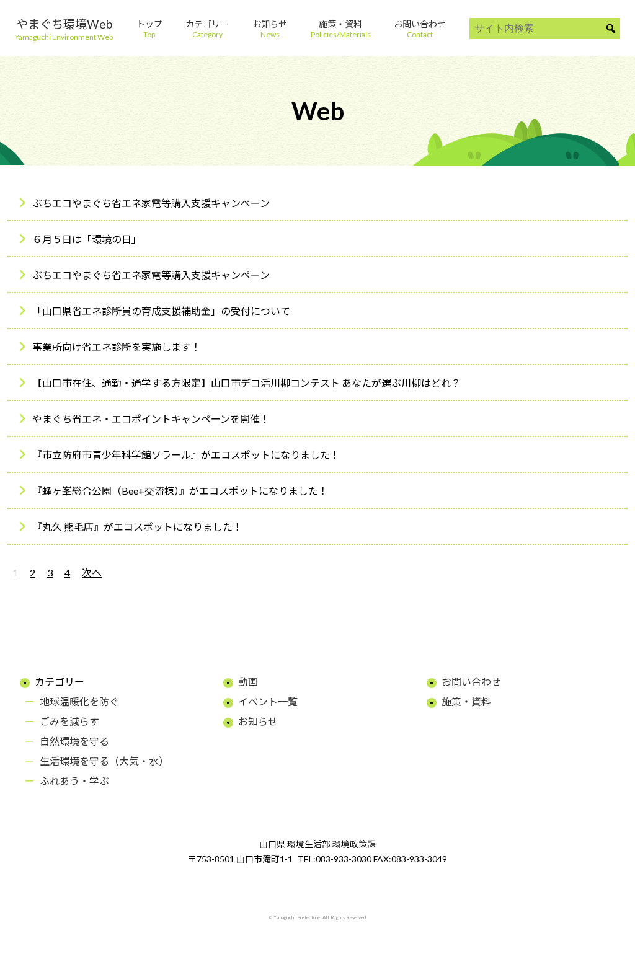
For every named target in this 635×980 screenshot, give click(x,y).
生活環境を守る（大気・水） (104, 761)
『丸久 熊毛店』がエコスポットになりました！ (137, 526)
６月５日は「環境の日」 (86, 239)
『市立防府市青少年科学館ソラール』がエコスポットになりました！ (186, 455)
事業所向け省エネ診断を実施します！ (116, 347)
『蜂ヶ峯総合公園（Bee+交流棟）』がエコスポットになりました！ (180, 491)
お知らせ (258, 721)
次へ (92, 572)
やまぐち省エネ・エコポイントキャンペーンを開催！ (151, 419)
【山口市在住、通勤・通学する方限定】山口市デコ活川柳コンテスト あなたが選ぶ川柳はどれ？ (246, 383)
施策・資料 (466, 701)
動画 (248, 681)
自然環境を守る (74, 741)
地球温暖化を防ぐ (79, 701)
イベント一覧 (268, 701)
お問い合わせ (471, 681)
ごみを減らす (69, 721)
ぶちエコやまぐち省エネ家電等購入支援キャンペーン (151, 203)
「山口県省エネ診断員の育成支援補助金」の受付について (161, 311)
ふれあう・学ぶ (74, 781)
